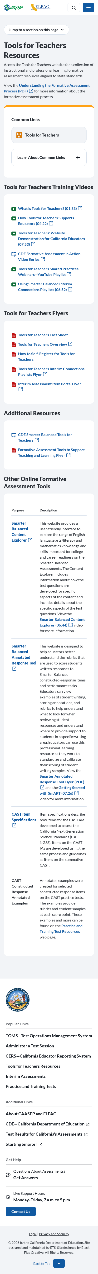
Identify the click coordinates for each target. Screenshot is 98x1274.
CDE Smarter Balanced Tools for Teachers (45, 437)
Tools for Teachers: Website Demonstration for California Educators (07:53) (51, 238)
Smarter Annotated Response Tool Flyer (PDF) (62, 779)
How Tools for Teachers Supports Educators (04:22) (46, 221)
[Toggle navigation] (88, 7)
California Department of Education (56, 1243)
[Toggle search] (74, 7)
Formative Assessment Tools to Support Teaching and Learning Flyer (51, 452)
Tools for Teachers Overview (42, 344)
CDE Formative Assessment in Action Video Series (49, 256)
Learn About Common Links (41, 157)
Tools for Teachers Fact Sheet (43, 334)
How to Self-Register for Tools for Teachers (46, 356)
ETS (53, 1247)
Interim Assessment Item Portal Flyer (49, 384)
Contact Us (20, 1211)
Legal (33, 1234)
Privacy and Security (54, 1234)
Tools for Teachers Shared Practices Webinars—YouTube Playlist (48, 271)
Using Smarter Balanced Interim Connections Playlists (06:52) (45, 287)
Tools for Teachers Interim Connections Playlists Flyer (51, 371)
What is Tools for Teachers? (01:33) (47, 208)
